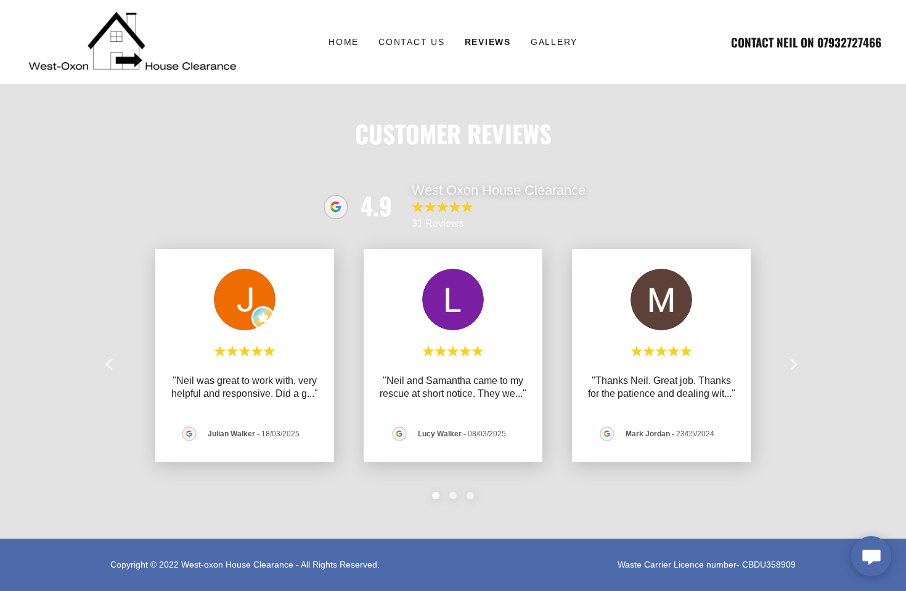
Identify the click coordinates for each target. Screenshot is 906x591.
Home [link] (344, 42)
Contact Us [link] (411, 42)
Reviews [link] (488, 42)
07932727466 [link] (849, 42)
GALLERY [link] (554, 42)
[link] (132, 41)
